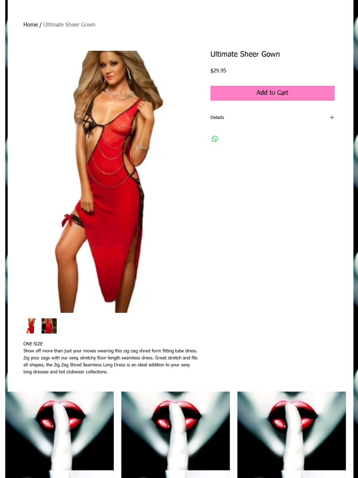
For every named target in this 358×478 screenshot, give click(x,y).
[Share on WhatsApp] (215, 139)
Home (30, 25)
